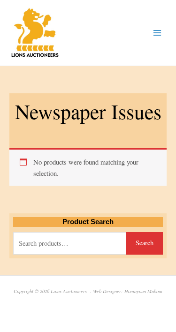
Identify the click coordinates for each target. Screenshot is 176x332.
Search (144, 242)
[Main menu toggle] (157, 32)
